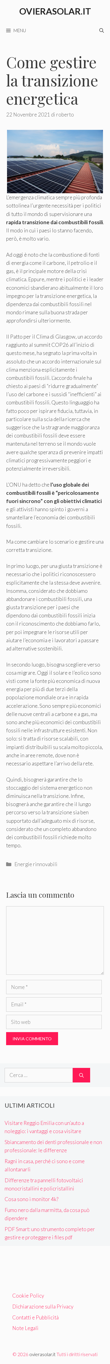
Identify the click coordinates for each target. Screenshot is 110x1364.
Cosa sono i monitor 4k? (31, 1199)
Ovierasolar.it (55, 11)
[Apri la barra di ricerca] (101, 30)
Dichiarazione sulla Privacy (42, 1306)
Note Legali (25, 1328)
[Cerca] (81, 1075)
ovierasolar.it (42, 1354)
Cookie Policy (28, 1295)
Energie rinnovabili (35, 864)
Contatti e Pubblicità (35, 1317)
